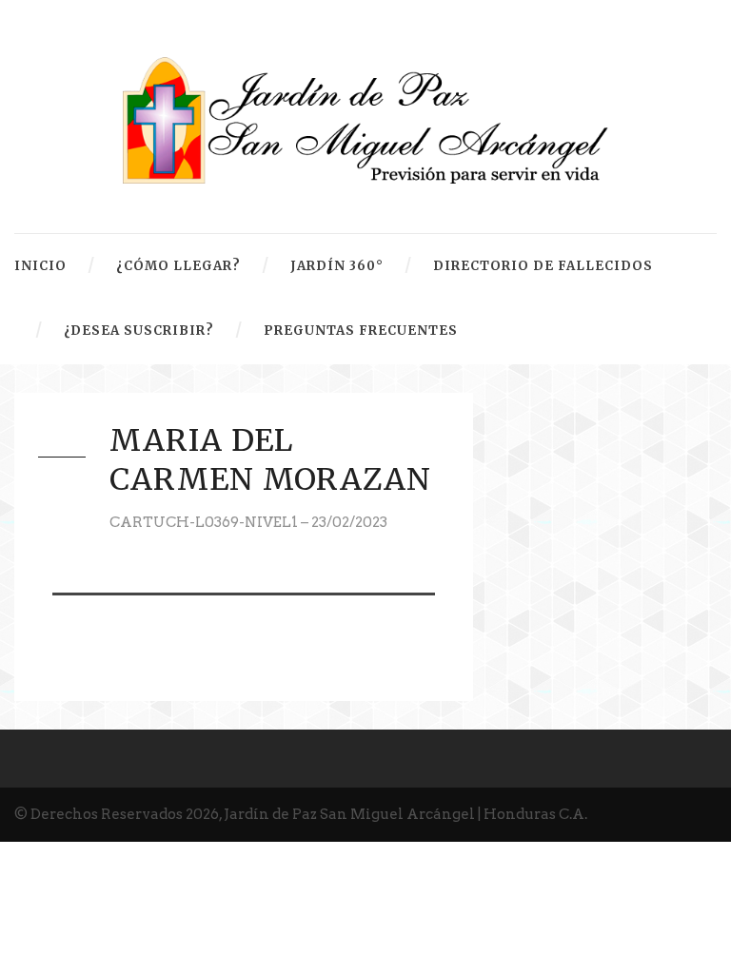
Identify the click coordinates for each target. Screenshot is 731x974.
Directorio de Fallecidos (543, 266)
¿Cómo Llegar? (178, 266)
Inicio (40, 266)
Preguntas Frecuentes (361, 330)
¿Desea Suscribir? (139, 330)
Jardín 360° (337, 266)
